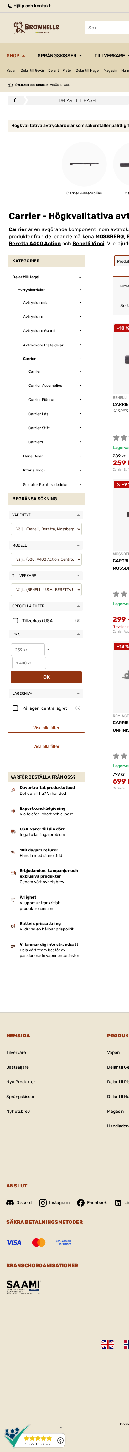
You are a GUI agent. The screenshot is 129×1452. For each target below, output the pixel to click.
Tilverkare (16, 1052)
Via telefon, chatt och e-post (46, 814)
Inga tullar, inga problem (42, 834)
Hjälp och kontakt (32, 5)
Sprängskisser (57, 55)
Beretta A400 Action (35, 243)
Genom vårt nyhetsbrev (42, 882)
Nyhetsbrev (18, 1111)
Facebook (97, 1202)
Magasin (110, 70)
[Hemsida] (14, 100)
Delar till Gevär (32, 70)
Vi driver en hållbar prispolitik (47, 929)
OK (46, 677)
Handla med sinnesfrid (41, 855)
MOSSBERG (109, 236)
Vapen (12, 70)
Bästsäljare (17, 1067)
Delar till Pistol (60, 70)
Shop (13, 55)
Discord (24, 1202)
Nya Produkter (20, 1082)
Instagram (59, 1202)
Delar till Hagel (88, 70)
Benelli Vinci (89, 243)
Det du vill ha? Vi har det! (43, 793)
